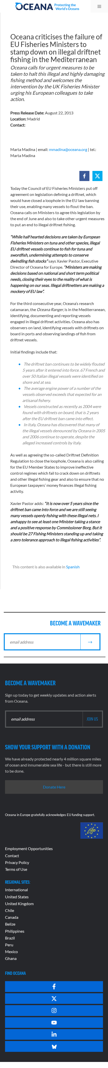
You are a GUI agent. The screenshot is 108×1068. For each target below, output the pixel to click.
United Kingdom (19, 903)
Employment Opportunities (29, 848)
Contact (12, 855)
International (16, 889)
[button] (84, 176)
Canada (11, 917)
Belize (10, 924)
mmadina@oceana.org (68, 149)
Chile (9, 910)
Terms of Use (16, 869)
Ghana (11, 958)
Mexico (11, 951)
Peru (9, 944)
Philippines (14, 931)
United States (17, 896)
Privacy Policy (17, 862)
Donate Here (54, 786)
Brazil (10, 937)
